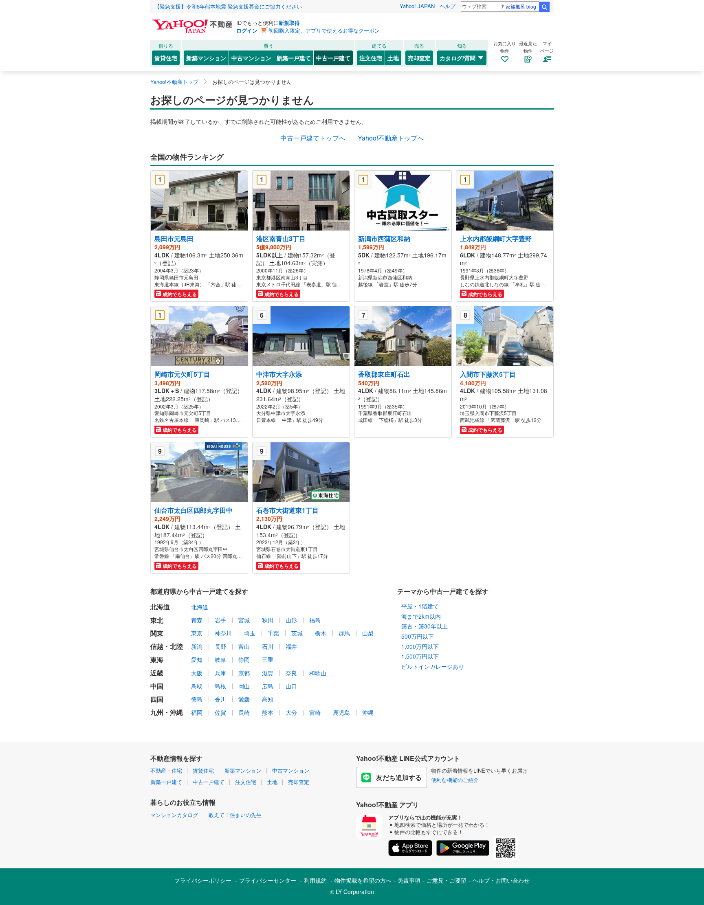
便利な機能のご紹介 (455, 780)
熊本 (267, 712)
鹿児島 (341, 712)
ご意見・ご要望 (446, 880)
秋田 (267, 620)
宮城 (244, 620)
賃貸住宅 (165, 58)
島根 (220, 686)
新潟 (196, 646)
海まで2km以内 (421, 616)
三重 (267, 659)
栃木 (320, 633)
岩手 (220, 620)
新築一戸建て (294, 58)
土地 (393, 58)
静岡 (244, 659)
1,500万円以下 (420, 656)
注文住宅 (370, 58)
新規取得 (289, 22)
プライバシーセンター (267, 880)
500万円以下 (417, 636)
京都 (244, 673)
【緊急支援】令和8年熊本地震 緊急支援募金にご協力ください (228, 6)
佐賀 (220, 712)
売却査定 (419, 58)
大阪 (196, 673)
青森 (196, 620)
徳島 (196, 699)
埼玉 (249, 633)
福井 (291, 646)
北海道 (199, 607)
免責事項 (409, 880)
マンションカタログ (174, 815)
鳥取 (196, 686)
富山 (244, 646)
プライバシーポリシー (202, 880)
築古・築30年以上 (424, 626)
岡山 (244, 686)
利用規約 (315, 880)
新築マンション (206, 58)
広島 (267, 686)
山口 (291, 686)
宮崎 (315, 712)
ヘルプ (447, 6)
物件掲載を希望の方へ (363, 880)
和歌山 (317, 673)
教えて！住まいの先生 (235, 815)
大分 (291, 712)
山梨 (368, 633)
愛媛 (244, 699)
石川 (267, 646)
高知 (267, 699)
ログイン (246, 30)
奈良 (291, 673)
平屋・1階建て (420, 606)
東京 (196, 633)
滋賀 (267, 673)
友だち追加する (399, 777)
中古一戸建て (333, 58)
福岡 (196, 712)
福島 (315, 620)
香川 (220, 699)
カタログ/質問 (457, 58)
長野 (220, 646)
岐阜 (220, 659)
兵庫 (220, 673)
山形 (291, 620)
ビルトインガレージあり (432, 666)
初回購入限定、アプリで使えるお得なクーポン (324, 30)
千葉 (273, 633)
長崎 (244, 712)
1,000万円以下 (420, 646)
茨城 (297, 633)
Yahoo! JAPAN (417, 6)
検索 (544, 7)
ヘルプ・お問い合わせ (501, 880)
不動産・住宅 (166, 770)
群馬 (344, 633)
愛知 (196, 659)
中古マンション (251, 58)
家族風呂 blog (521, 6)
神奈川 (223, 633)
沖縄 (368, 712)
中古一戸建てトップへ (312, 138)
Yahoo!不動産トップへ (391, 138)
